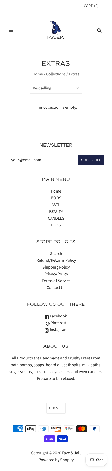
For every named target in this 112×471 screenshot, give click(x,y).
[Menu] (11, 30)
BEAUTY (56, 211)
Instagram (58, 330)
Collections (56, 74)
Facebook (58, 316)
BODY (56, 198)
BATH (56, 205)
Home (38, 74)
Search (56, 254)
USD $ (53, 408)
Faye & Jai (70, 453)
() (91, 6)
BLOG (56, 225)
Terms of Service (56, 281)
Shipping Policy (56, 267)
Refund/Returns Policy (56, 260)
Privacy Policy (56, 274)
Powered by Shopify (56, 460)
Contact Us (56, 287)
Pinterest (58, 323)
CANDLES (56, 218)
